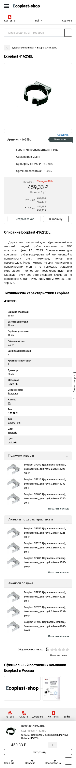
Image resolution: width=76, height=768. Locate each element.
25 (9, 403)
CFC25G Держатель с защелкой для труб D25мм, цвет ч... (45, 736)
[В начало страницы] (68, 761)
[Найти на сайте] (68, 33)
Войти (38, 20)
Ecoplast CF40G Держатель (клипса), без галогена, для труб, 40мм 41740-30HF (45, 498)
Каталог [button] (10, 716)
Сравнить (9, 763)
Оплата (23, 716)
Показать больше (58, 508)
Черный (12, 432)
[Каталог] (6, 6)
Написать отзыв (58, 655)
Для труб (13, 413)
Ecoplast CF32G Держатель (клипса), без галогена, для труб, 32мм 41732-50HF (45, 483)
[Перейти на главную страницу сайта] (30, 6)
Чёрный (12, 442)
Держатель (14, 422)
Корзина (67, 20)
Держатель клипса (22, 47)
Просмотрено (53, 763)
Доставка (38, 716)
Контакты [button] (9, 20)
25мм (11, 374)
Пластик (12, 383)
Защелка (13, 393)
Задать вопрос (74, 384)
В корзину (55, 219)
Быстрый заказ (24, 219)
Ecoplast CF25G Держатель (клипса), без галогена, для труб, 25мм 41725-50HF (45, 469)
